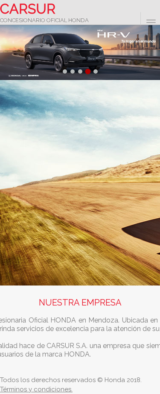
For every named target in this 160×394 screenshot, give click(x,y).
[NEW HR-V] (80, 52)
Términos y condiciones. (36, 389)
